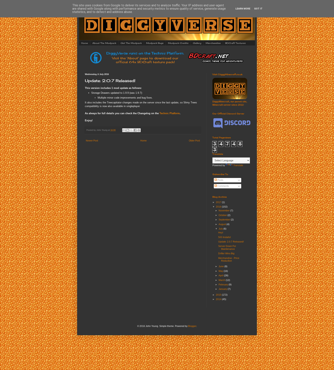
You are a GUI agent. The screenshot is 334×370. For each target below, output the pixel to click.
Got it (258, 8)
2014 (219, 299)
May (221, 271)
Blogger (192, 326)
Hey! (220, 232)
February (224, 284)
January (223, 289)
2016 (219, 206)
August (223, 224)
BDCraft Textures (235, 43)
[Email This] (124, 130)
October (223, 215)
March (222, 280)
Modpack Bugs (155, 43)
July (221, 228)
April (221, 275)
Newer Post (92, 140)
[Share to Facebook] (135, 130)
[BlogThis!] (128, 130)
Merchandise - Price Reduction (228, 259)
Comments (223, 186)
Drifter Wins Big (226, 253)
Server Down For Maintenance (227, 247)
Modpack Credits (178, 43)
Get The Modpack (131, 43)
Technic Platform (169, 113)
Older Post (194, 140)
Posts (220, 180)
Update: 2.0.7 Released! (231, 241)
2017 (219, 202)
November (224, 210)
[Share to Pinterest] (139, 130)
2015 (219, 294)
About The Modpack (104, 43)
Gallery (197, 43)
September (225, 219)
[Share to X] (131, 130)
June (221, 266)
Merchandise (213, 43)
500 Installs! (224, 237)
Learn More (242, 8)
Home (84, 43)
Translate (238, 165)
